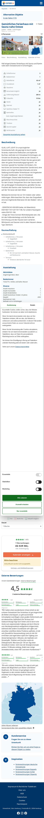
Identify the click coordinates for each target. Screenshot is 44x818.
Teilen (40, 24)
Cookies (22, 800)
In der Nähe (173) (10, 18)
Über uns (22, 790)
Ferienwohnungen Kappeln (26, 769)
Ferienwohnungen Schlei (25, 772)
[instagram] (22, 812)
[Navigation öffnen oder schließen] (41, 3)
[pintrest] (25, 812)
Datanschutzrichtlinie (22, 347)
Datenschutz (22, 797)
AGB (22, 793)
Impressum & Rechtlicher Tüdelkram (22, 786)
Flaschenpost (22, 804)
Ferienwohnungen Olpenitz (26, 774)
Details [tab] (32, 305)
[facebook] (18, 812)
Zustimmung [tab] (11, 305)
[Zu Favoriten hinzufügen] (41, 34)
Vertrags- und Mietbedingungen (22, 568)
